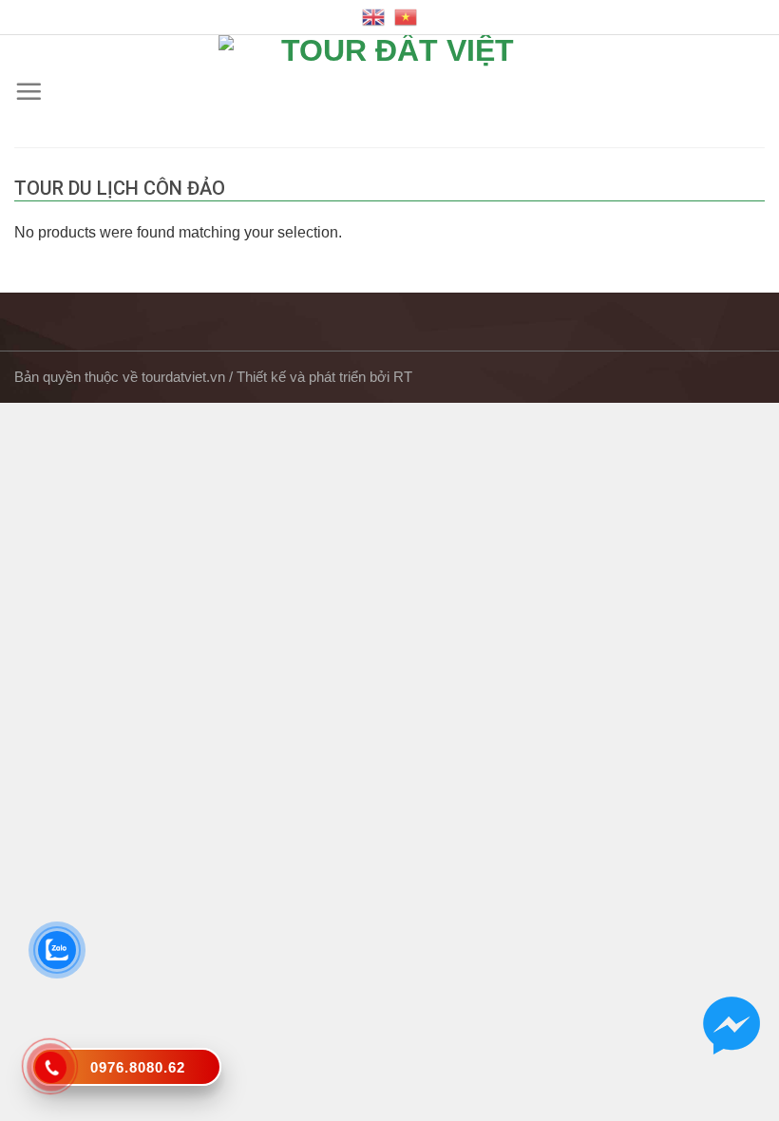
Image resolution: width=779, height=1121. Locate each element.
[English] (373, 17)
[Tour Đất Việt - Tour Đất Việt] (389, 91)
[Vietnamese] (406, 17)
